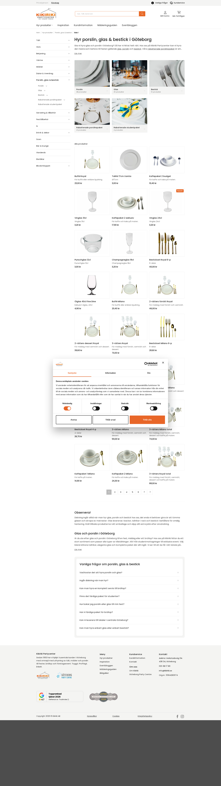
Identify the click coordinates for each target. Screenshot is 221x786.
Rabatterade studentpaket (50, 104)
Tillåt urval (110, 420)
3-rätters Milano (120, 429)
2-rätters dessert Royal (87, 343)
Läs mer (78, 53)
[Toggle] (69, 40)
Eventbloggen (129, 25)
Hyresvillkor (92, 716)
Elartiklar (40, 159)
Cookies (115, 716)
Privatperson (42, 3)
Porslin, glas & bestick (63, 33)
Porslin (41, 86)
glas (119, 48)
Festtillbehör (42, 119)
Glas (40, 90)
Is (37, 126)
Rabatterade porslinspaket (50, 99)
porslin (125, 48)
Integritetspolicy (145, 716)
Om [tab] (148, 373)
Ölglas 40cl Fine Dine (85, 301)
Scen (38, 139)
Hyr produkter (43, 25)
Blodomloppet (43, 165)
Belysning (40, 53)
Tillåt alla (147, 420)
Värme (39, 60)
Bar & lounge (42, 146)
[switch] (96, 408)
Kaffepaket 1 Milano (85, 473)
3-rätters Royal (120, 343)
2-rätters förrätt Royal (161, 301)
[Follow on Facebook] (177, 717)
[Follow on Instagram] (182, 717)
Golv (38, 47)
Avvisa (74, 420)
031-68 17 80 (164, 666)
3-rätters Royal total (160, 473)
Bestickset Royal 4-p (85, 429)
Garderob (41, 152)
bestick (137, 48)
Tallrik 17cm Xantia (121, 176)
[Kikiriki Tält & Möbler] (46, 14)
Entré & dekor (42, 132)
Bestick (41, 95)
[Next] (150, 492)
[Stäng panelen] (163, 364)
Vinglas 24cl (155, 218)
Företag (55, 3)
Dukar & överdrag (44, 73)
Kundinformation (83, 25)
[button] (179, 14)
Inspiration (63, 25)
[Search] (142, 13)
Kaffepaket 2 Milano (122, 473)
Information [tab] (110, 373)
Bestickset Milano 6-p (160, 343)
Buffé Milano (118, 301)
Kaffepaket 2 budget (160, 176)
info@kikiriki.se (165, 670)
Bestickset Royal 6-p (160, 259)
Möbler (39, 66)
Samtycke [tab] (72, 373)
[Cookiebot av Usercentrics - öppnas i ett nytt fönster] (146, 364)
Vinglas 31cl (80, 218)
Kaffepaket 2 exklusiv (123, 218)
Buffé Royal (80, 176)
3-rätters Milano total (160, 429)
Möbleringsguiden (107, 25)
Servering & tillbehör (46, 112)
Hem (38, 33)
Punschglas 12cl (83, 259)
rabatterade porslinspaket (161, 48)
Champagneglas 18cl (123, 259)
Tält (38, 40)
